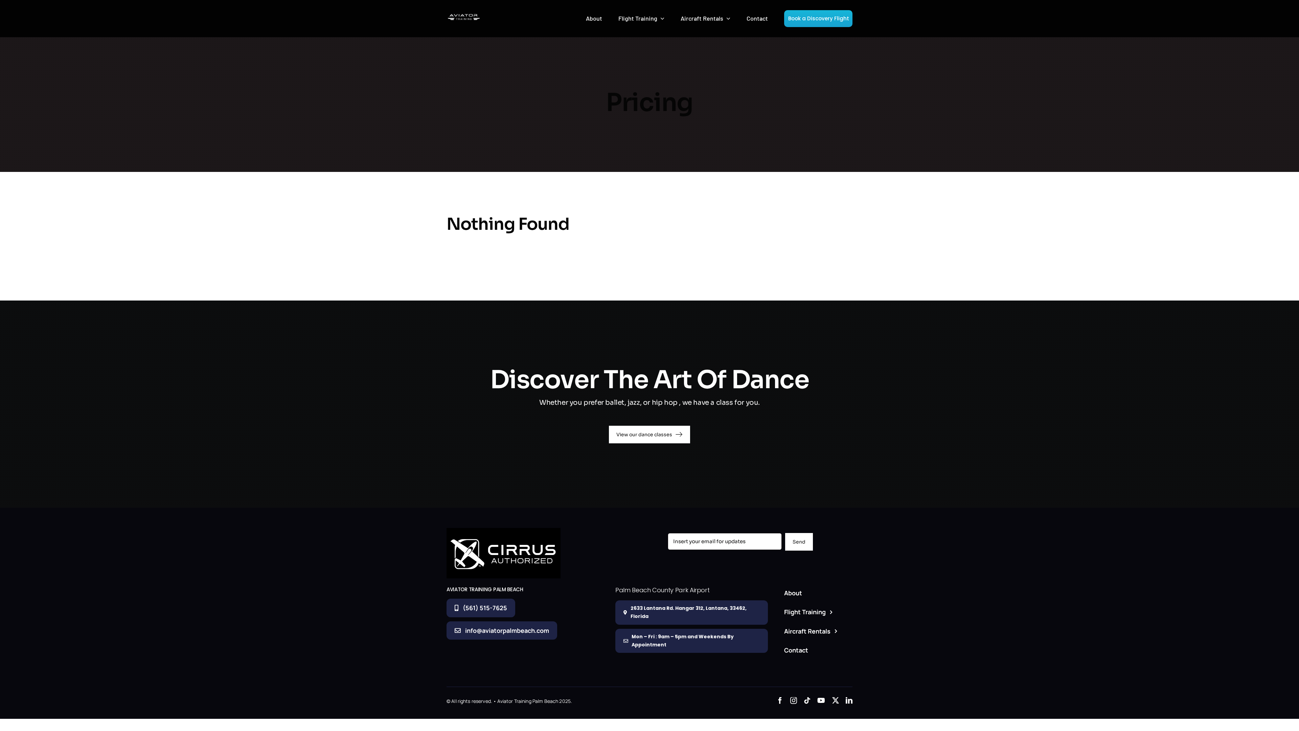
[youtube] (821, 700)
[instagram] (793, 700)
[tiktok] (807, 700)
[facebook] (780, 700)
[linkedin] (849, 700)
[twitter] (835, 700)
